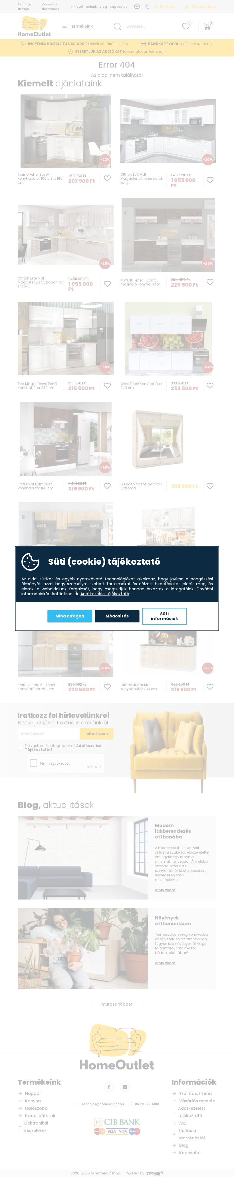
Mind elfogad (69, 616)
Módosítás (117, 616)
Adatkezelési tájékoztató (104, 594)
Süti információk (164, 616)
